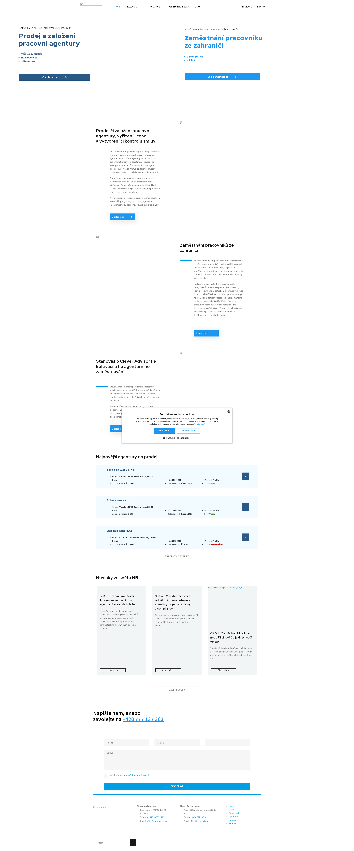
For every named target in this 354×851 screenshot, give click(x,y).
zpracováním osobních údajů (135, 775)
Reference (234, 820)
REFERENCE (246, 6)
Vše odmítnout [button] (188, 431)
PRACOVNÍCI (131, 6)
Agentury (233, 816)
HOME (117, 6)
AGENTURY (155, 6)
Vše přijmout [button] (164, 431)
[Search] (133, 842)
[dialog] (177, 425)
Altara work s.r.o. (119, 500)
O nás (231, 809)
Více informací (199, 424)
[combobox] (228, 411)
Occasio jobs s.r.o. (120, 531)
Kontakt (233, 823)
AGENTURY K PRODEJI (179, 6)
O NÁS (198, 6)
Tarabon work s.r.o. (121, 470)
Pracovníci (234, 813)
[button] (177, 438)
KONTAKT (261, 6)
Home (232, 806)
